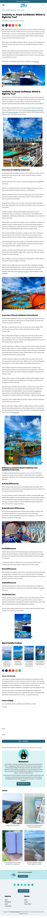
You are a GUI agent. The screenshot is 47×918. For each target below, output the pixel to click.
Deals (6, 900)
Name (4, 729)
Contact (26, 902)
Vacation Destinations (11, 10)
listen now (22, 876)
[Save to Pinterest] (10, 25)
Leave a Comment (19, 21)
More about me (23, 784)
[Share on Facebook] (3, 25)
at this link (36, 61)
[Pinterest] (22, 885)
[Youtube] (18, 885)
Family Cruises (20, 10)
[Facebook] (14, 885)
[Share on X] (6, 25)
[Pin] (2, 87)
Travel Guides (8, 906)
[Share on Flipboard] (13, 25)
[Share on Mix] (16, 25)
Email (3, 735)
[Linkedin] (32, 885)
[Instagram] (25, 885)
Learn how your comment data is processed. (31, 747)
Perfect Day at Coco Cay (24, 271)
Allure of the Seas (32, 110)
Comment (4, 707)
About (25, 900)
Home (3, 10)
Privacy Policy (27, 904)
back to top (23, 891)
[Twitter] (29, 885)
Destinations (8, 902)
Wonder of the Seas (13, 112)
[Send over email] (19, 25)
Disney (6, 904)
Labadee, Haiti (15, 412)
